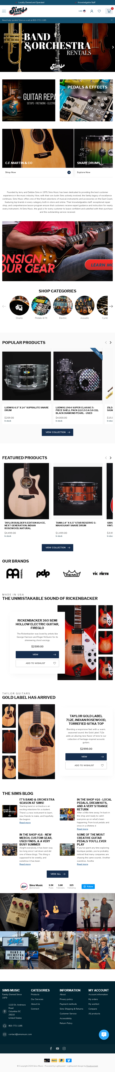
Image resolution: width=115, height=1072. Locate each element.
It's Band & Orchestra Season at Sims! (37, 801)
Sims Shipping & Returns (71, 1008)
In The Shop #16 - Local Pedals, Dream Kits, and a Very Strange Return (94, 804)
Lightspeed (60, 1066)
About (63, 994)
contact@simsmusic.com (20, 1034)
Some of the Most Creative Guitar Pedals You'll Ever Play (91, 839)
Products (35, 994)
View (35, 654)
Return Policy (66, 1023)
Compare (92, 1008)
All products (94, 1013)
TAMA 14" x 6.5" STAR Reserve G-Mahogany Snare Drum (76, 524)
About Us (35, 1004)
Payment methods (68, 1004)
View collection (56, 432)
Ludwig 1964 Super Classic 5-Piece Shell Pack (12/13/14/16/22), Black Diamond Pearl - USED (77, 410)
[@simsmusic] (24, 887)
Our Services (37, 999)
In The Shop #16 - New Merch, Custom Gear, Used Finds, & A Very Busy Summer (35, 839)
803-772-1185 (15, 1025)
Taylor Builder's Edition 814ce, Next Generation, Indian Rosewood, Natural (25, 525)
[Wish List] (99, 11)
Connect (35, 1008)
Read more (25, 822)
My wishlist (93, 1004)
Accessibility (66, 1018)
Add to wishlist (35, 663)
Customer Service (68, 1013)
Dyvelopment (92, 1066)
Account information (98, 994)
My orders (93, 999)
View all (56, 874)
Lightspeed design (75, 1066)
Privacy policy (66, 999)
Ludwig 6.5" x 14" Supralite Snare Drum (26, 409)
